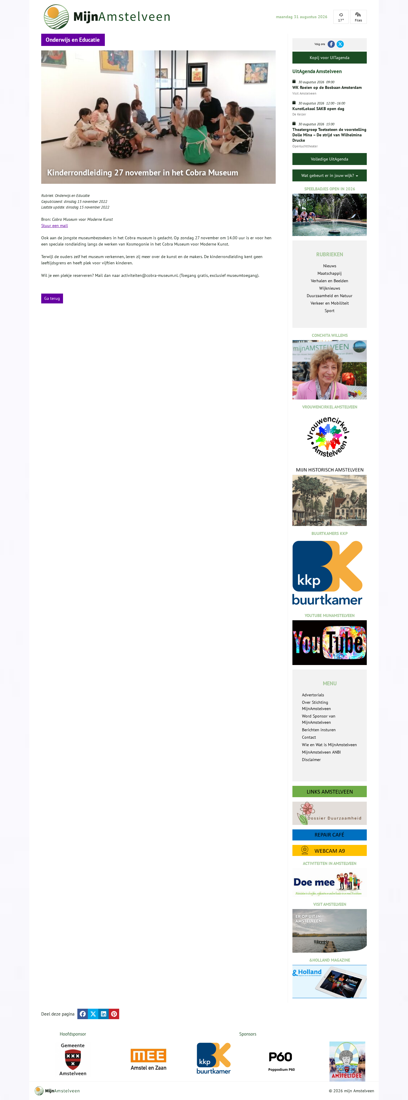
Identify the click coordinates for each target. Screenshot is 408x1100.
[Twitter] (340, 44)
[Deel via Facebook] (82, 1014)
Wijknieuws (329, 288)
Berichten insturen (319, 729)
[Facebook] (331, 44)
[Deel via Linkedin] (103, 1014)
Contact (309, 737)
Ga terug (52, 298)
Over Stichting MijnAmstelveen (316, 705)
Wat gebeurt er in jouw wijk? (328, 175)
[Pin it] (114, 1014)
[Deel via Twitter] (93, 1014)
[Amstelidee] (347, 1062)
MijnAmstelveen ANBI (321, 752)
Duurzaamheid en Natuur (329, 295)
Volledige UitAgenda (329, 159)
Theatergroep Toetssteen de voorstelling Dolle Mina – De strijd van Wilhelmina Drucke (329, 135)
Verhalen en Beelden (329, 280)
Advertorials (313, 695)
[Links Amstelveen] (329, 791)
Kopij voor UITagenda (329, 57)
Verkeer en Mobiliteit (330, 303)
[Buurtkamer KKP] (214, 1058)
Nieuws (329, 266)
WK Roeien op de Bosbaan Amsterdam (327, 87)
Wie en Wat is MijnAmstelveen (329, 744)
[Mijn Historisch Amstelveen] (329, 496)
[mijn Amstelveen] (110, 17)
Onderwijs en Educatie (72, 195)
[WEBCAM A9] (329, 850)
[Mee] (148, 1059)
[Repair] (329, 834)
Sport (330, 310)
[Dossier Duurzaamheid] (329, 813)
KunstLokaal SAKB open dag (318, 108)
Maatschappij (329, 273)
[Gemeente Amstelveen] (73, 1059)
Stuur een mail (54, 225)
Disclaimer (311, 759)
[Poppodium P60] (281, 1059)
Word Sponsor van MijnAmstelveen (318, 719)
